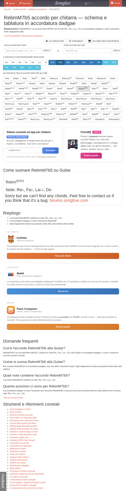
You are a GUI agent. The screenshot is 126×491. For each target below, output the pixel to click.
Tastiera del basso (18, 463)
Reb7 (84, 83)
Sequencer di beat (18, 451)
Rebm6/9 (63, 119)
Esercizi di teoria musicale (21, 415)
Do (6, 62)
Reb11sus (35, 119)
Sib (98, 62)
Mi (20, 62)
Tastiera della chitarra (19, 457)
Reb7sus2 (9, 104)
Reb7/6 (53, 99)
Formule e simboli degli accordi (24, 432)
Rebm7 (52, 93)
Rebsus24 (101, 78)
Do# (106, 62)
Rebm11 (46, 114)
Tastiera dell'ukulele (18, 460)
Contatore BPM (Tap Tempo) (22, 440)
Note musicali (16, 412)
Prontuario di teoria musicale (22, 471)
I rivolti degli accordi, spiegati (22, 480)
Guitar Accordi (19, 9)
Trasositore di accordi (19, 443)
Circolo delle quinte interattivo (23, 423)
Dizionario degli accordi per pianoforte (27, 474)
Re (13, 62)
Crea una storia (63, 256)
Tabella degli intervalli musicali (23, 426)
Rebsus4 (80, 78)
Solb (83, 62)
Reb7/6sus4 (81, 99)
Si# (37, 67)
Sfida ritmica (15, 468)
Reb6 (42, 83)
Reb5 (90, 78)
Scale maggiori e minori (20, 409)
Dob (52, 62)
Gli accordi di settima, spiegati (23, 485)
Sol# (22, 67)
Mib (68, 62)
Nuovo (12, 3)
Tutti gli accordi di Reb (13, 398)
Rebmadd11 (114, 119)
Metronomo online (18, 448)
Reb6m (52, 83)
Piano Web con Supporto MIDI (23, 418)
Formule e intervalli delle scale (23, 434)
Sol (32, 62)
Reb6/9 (62, 83)
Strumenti (26, 3)
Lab (91, 62)
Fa (26, 62)
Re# (114, 62)
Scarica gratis (91, 155)
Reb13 (87, 119)
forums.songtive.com (69, 200)
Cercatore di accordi (19, 477)
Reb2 (112, 78)
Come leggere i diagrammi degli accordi (27, 482)
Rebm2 (32, 83)
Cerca (46, 50)
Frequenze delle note (19, 437)
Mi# (6, 67)
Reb (60, 62)
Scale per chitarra (17, 454)
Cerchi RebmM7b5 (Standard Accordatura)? (23, 36)
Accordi (7, 9)
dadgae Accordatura (37, 9)
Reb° (43, 78)
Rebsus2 (54, 78)
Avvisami (50, 150)
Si (46, 62)
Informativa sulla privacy (46, 157)
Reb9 (75, 119)
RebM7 (40, 93)
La (39, 62)
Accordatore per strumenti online (24, 420)
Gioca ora (63, 291)
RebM (74, 83)
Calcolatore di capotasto (20, 446)
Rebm (16, 78)
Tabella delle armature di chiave (24, 429)
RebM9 (74, 114)
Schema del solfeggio (19, 465)
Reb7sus (87, 104)
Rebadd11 (100, 119)
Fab (75, 62)
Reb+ (25, 78)
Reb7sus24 (23, 104)
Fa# (14, 67)
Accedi (117, 3)
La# (30, 67)
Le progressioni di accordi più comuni (26, 488)
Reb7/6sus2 (66, 99)
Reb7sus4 (110, 99)
